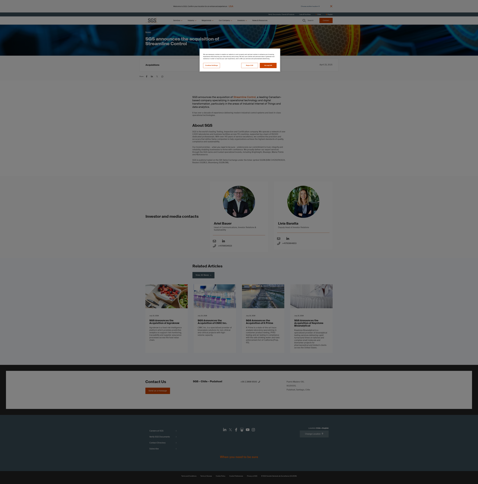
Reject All (249, 65)
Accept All (268, 65)
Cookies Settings (211, 65)
